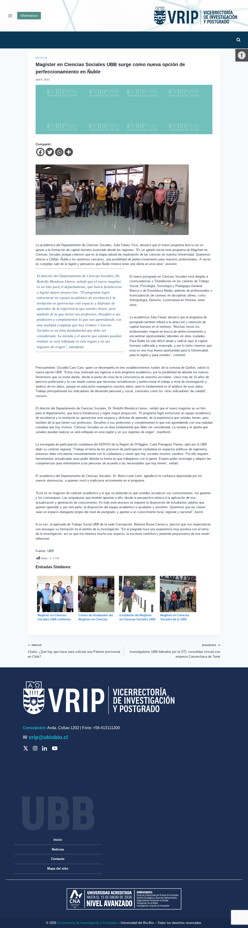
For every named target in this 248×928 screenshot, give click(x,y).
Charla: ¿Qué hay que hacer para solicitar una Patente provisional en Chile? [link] (74, 651)
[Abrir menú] (10, 15)
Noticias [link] (41, 58)
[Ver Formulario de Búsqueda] (238, 40)
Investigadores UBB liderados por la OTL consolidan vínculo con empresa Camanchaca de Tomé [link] (175, 651)
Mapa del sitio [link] (57, 868)
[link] (241, 55)
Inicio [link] (58, 840)
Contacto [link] (57, 859)
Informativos (29, 15)
